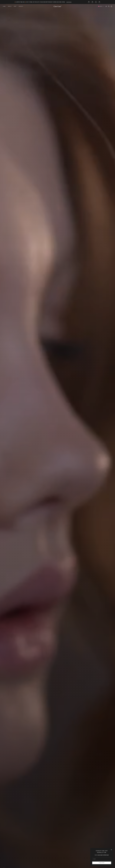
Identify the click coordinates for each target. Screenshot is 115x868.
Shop (15, 6)
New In (9, 6)
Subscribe (101, 862)
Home (4, 6)
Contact (21, 6)
